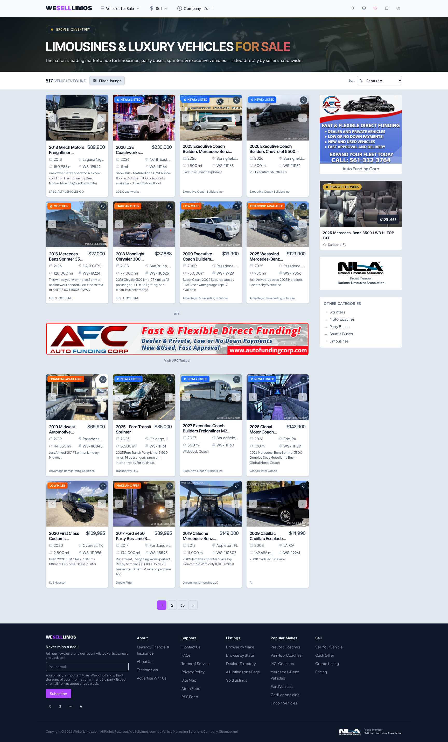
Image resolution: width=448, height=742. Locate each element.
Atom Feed (190, 688)
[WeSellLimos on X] (50, 706)
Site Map (188, 680)
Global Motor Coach (263, 470)
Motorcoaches (339, 319)
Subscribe (58, 693)
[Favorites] (375, 8)
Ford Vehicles (282, 686)
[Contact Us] (70, 706)
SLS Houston (57, 582)
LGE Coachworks (127, 191)
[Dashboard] (398, 8)
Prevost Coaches (285, 647)
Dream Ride (124, 582)
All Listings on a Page (243, 671)
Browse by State (240, 655)
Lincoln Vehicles (284, 703)
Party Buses (336, 326)
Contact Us (190, 647)
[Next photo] (102, 118)
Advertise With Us (151, 678)
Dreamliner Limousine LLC (200, 582)
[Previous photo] (52, 118)
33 (182, 605)
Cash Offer (324, 655)
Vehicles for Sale (120, 8)
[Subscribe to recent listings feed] (81, 706)
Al (251, 582)
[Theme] (364, 8)
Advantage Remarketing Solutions (205, 298)
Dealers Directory (241, 663)
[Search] (352, 8)
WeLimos (69, 8)
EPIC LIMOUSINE (60, 298)
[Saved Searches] (387, 8)
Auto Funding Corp (360, 168)
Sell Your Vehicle (329, 647)
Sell (159, 8)
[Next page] (193, 605)
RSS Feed (189, 696)
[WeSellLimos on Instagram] (60, 706)
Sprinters (334, 312)
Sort (351, 80)
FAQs (186, 655)
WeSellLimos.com (86, 731)
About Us (144, 661)
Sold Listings (236, 680)
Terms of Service (195, 663)
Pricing (321, 671)
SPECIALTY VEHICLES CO (66, 191)
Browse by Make (240, 647)
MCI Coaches (282, 663)
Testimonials (147, 669)
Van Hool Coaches (286, 655)
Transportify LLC (127, 470)
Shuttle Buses (338, 333)
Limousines (336, 341)
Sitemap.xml (228, 731)
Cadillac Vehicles (285, 694)
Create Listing (327, 663)
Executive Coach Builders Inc (203, 191)
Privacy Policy (193, 671)
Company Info (196, 8)
